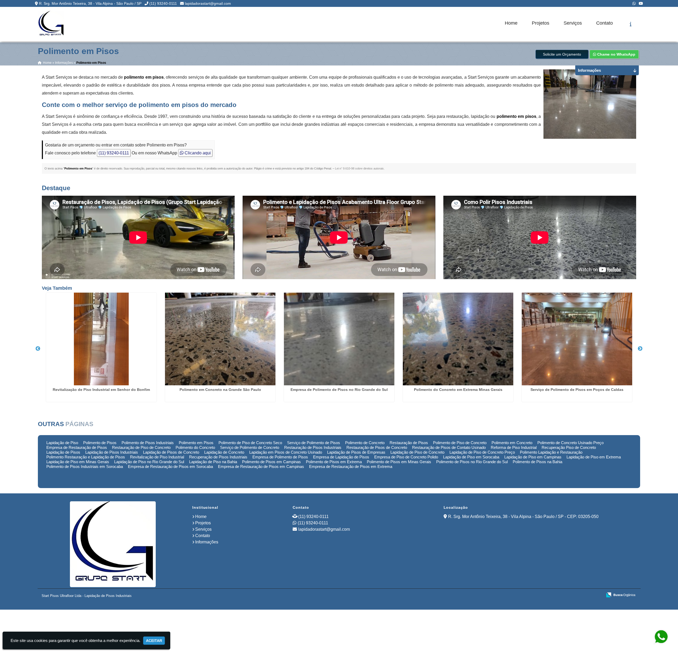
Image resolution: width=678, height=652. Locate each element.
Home (511, 23)
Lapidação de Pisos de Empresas (356, 452)
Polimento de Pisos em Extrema (334, 461)
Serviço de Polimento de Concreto (249, 447)
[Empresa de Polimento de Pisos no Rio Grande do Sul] (339, 339)
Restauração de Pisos (409, 442)
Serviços (573, 23)
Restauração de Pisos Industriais (312, 447)
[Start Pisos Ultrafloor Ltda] (113, 544)
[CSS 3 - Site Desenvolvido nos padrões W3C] (578, 595)
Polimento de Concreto (365, 442)
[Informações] (630, 24)
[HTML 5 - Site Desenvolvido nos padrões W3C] (560, 595)
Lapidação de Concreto (224, 452)
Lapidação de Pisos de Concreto (171, 452)
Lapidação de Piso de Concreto (417, 452)
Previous (38, 348)
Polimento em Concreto (512, 442)
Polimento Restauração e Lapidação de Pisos (85, 457)
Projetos (540, 23)
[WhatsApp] (634, 3)
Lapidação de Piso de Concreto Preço (482, 452)
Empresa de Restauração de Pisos (76, 447)
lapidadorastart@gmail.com (208, 3)
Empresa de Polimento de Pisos (280, 457)
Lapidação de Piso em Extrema (594, 457)
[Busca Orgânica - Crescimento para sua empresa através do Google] (620, 594)
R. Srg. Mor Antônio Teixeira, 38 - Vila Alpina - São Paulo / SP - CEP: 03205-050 (523, 516)
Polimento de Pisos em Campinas (271, 461)
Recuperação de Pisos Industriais (218, 457)
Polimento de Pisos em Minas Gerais (399, 461)
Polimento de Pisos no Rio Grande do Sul (472, 461)
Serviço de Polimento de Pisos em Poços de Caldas (576, 389)
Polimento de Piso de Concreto (460, 442)
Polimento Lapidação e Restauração (551, 452)
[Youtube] (641, 3)
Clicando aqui (197, 153)
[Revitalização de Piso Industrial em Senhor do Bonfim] (101, 339)
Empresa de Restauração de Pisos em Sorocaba (170, 466)
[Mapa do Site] (546, 595)
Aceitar (154, 640)
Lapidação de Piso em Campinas (532, 457)
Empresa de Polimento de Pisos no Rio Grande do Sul (339, 389)
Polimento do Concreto (195, 447)
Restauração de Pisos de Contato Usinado (449, 447)
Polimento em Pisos (196, 442)
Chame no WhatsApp (615, 54)
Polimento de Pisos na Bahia (537, 461)
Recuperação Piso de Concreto (569, 447)
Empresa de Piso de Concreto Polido (406, 457)
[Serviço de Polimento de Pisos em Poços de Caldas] (577, 339)
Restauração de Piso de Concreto (141, 447)
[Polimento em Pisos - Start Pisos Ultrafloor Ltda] (51, 24)
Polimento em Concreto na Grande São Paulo (220, 389)
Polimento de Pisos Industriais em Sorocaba (84, 466)
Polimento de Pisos (100, 442)
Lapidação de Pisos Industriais (111, 452)
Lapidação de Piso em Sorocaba (471, 457)
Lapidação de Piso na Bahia (213, 461)
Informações (206, 542)
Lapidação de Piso (62, 442)
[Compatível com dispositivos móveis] (596, 595)
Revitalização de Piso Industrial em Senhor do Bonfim (101, 389)
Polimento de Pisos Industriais (148, 442)
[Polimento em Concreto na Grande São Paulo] (220, 339)
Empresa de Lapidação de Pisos (341, 457)
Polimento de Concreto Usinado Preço (570, 442)
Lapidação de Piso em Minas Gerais (77, 461)
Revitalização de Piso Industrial (157, 457)
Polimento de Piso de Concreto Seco (250, 442)
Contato (604, 23)
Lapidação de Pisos (63, 452)
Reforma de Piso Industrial (514, 447)
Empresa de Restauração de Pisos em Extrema (350, 466)
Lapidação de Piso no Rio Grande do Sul (149, 461)
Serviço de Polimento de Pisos (313, 442)
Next (640, 348)
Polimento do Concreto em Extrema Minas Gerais (458, 389)
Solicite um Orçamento (562, 54)
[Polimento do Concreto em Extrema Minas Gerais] (458, 339)
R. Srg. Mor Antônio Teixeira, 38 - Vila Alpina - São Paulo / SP (90, 3)
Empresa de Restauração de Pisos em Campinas (261, 466)
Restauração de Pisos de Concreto (376, 447)
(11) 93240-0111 (163, 3)
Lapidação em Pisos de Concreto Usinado (285, 452)
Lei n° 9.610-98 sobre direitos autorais (359, 168)
